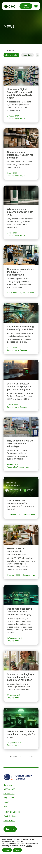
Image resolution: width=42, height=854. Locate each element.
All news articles (11, 55)
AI (38, 55)
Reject (17, 850)
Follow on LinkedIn (12, 812)
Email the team (10, 816)
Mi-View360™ (9, 789)
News (6, 806)
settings (29, 846)
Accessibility (27, 55)
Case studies (9, 793)
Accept (7, 850)
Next (31, 756)
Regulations (9, 798)
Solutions (8, 785)
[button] (36, 6)
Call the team (9, 820)
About (6, 802)
